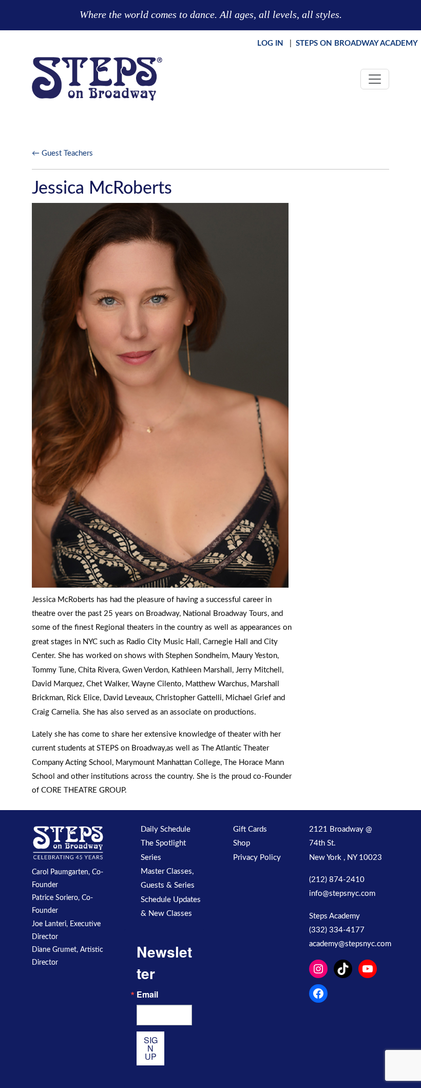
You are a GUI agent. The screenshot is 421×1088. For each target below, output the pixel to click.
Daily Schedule (165, 829)
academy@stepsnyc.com (350, 944)
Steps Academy (334, 916)
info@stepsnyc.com (342, 893)
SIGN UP (151, 1048)
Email (147, 994)
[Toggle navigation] (374, 79)
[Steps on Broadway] (97, 78)
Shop (241, 843)
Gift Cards (250, 829)
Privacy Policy (257, 857)
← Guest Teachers (62, 153)
